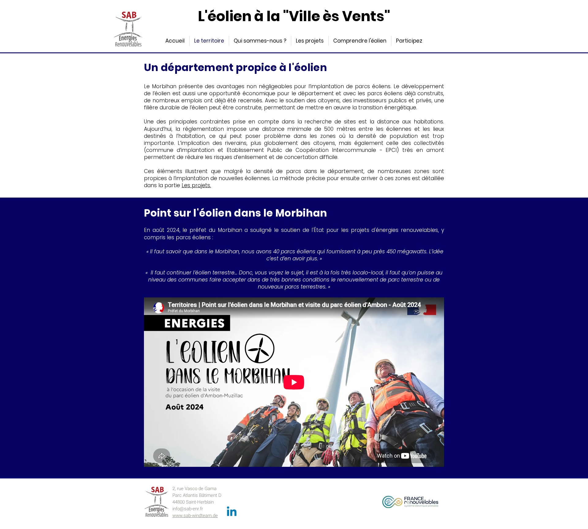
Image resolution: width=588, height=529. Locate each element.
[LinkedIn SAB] (232, 512)
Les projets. (196, 185)
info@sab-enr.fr (187, 508)
